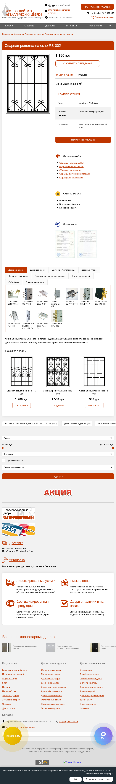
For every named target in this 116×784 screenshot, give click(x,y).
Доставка (50, 25)
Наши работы (9, 691)
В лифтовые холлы (89, 674)
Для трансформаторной (92, 695)
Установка (71, 25)
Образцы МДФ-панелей (71, 177)
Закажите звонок (104, 17)
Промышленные (88, 704)
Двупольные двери (50, 678)
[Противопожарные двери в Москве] (22, 9)
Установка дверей (11, 699)
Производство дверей (13, 674)
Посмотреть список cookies (98, 779)
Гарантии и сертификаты (14, 670)
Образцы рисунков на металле (74, 174)
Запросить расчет (97, 6)
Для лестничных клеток (91, 687)
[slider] (3, 448)
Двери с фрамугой (50, 683)
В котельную (86, 670)
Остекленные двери (51, 699)
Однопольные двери (76, 423)
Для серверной (87, 691)
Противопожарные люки (53, 704)
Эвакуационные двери (91, 678)
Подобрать (58, 476)
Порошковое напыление (71, 166)
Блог (4, 683)
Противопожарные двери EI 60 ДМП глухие (30, 423)
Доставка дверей (10, 695)
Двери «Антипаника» (51, 691)
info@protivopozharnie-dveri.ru (59, 11)
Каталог (9, 25)
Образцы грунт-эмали (70, 170)
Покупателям (95, 25)
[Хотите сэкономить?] (58, 493)
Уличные (84, 708)
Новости (6, 687)
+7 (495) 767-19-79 (102, 12)
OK (75, 779)
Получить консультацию (83, 140)
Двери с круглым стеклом (53, 687)
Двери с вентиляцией (51, 695)
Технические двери (50, 708)
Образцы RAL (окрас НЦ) (71, 163)
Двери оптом (8, 708)
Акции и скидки (9, 678)
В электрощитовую (89, 683)
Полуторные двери (50, 674)
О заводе (29, 25)
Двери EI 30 (86, 699)
